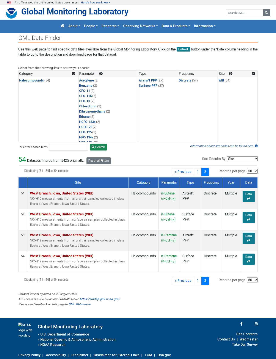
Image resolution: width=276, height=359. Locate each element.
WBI (221, 80)
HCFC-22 (85, 127)
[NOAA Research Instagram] (250, 324)
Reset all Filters (98, 160)
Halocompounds (31, 80)
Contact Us (226, 339)
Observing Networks (139, 26)
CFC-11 (84, 91)
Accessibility (56, 355)
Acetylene (86, 80)
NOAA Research (52, 345)
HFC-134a (86, 137)
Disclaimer (79, 355)
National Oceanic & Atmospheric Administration (78, 339)
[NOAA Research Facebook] (236, 324)
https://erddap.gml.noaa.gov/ (100, 299)
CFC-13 (84, 101)
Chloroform (88, 106)
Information (203, 26)
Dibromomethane (92, 111)
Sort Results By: (214, 159)
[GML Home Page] (62, 26)
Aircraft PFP (148, 80)
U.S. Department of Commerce (64, 334)
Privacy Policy (29, 355)
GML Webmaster (79, 304)
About (73, 26)
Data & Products (175, 26)
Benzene (86, 86)
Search (100, 147)
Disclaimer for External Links (117, 355)
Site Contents (247, 334)
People (89, 26)
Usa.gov (164, 355)
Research (109, 26)
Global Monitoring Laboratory (75, 11)
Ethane (84, 117)
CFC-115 (85, 96)
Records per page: (232, 171)
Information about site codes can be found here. (222, 146)
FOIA (148, 355)
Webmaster (249, 339)
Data (248, 194)
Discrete (185, 80)
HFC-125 (85, 132)
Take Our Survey (245, 344)
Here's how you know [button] (94, 2)
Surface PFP (148, 86)
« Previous (183, 172)
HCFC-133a (87, 122)
